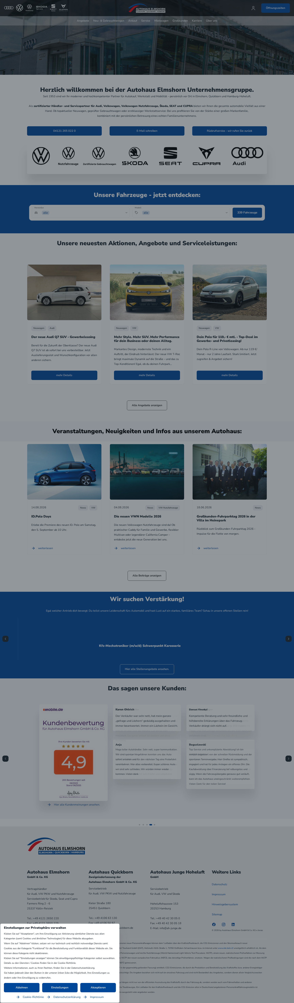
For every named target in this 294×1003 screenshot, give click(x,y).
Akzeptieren (98, 987)
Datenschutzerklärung (66, 997)
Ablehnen (22, 987)
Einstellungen (59, 987)
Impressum (97, 997)
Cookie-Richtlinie (33, 997)
